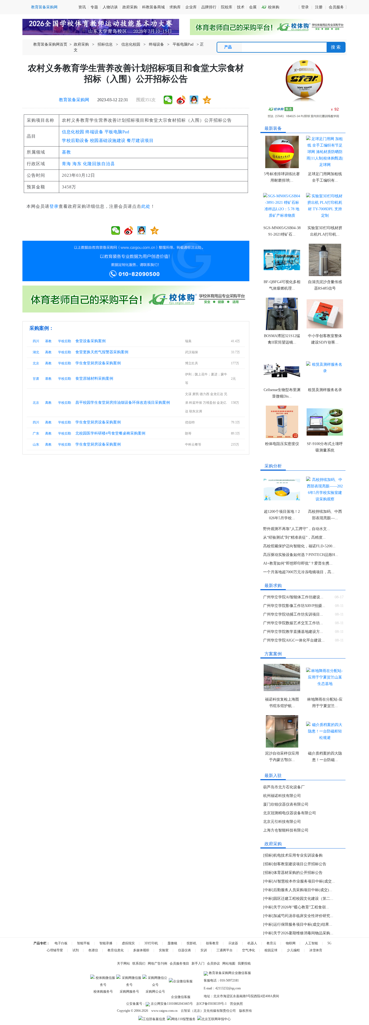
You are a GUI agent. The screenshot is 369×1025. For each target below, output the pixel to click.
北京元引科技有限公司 (282, 822)
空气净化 (248, 950)
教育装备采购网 (74, 99)
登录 (305, 7)
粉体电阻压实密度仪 (282, 444)
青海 (66, 163)
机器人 (252, 943)
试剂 (75, 950)
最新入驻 (273, 775)
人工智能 (311, 943)
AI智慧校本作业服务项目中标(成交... (304, 881)
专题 (94, 7)
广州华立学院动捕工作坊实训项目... (293, 614)
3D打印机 (151, 943)
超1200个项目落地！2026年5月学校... (282, 515)
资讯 (82, 7)
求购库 (175, 7)
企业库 (191, 7)
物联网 (291, 943)
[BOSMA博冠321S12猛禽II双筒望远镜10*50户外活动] (282, 314)
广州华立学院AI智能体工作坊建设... (293, 597)
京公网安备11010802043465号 (171, 1004)
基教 (66, 152)
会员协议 (213, 963)
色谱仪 (93, 950)
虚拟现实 (128, 943)
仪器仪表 (184, 950)
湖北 (36, 352)
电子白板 (61, 943)
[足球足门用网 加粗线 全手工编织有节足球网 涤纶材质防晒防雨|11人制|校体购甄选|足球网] (325, 152)
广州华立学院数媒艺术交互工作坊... (293, 623)
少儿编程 (293, 950)
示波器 (233, 943)
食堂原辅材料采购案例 (94, 378)
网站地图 (228, 963)
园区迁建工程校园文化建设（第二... (303, 899)
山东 (36, 444)
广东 (36, 433)
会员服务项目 (179, 963)
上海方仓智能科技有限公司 (285, 830)
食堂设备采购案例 (90, 341)
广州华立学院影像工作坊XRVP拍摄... (294, 606)
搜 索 (336, 47)
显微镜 (172, 943)
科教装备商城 (153, 7)
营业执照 (236, 1004)
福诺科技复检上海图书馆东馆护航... (282, 702)
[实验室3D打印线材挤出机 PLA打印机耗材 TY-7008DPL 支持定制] (325, 206)
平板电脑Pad (183, 44)
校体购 (270, 7)
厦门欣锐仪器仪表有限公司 (285, 804)
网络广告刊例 (157, 963)
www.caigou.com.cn (164, 1011)
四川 (36, 341)
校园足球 (270, 950)
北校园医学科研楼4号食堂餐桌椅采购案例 (110, 433)
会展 (253, 7)
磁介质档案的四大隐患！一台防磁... (325, 756)
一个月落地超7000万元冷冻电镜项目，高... (298, 572)
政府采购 (129, 7)
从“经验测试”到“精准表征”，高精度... (294, 537)
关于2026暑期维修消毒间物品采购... (303, 933)
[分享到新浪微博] (181, 100)
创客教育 (212, 943)
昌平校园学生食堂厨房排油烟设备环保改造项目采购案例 (122, 403)
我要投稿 (244, 963)
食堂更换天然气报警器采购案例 (101, 352)
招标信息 (105, 44)
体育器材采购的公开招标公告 (298, 873)
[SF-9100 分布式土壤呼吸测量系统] (325, 422)
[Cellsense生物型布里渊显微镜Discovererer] (282, 368)
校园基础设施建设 (108, 140)
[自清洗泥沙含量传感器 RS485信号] (325, 260)
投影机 (191, 943)
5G (329, 943)
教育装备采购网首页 (50, 44)
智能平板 (83, 943)
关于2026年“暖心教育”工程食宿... (301, 907)
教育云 (271, 943)
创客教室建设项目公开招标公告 (299, 864)
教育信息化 (116, 950)
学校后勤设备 (75, 140)
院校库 (226, 7)
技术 (240, 7)
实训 (203, 950)
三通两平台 (224, 950)
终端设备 (156, 44)
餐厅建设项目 (140, 140)
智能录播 (105, 943)
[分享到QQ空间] (207, 100)
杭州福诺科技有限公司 (282, 796)
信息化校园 (130, 44)
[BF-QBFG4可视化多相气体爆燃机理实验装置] (282, 260)
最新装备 (273, 128)
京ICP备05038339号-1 (211, 1004)
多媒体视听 (141, 950)
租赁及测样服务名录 (325, 390)
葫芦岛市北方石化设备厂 (284, 787)
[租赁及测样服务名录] (325, 368)
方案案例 (273, 653)
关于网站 (123, 963)
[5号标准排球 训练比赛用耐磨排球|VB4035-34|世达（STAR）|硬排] (282, 152)
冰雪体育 (315, 950)
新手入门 (198, 963)
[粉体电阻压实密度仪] (282, 422)
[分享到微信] (168, 100)
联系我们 (138, 963)
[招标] (268, 855)
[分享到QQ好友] (194, 100)
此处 (145, 206)
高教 (48, 352)
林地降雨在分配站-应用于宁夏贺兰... (325, 702)
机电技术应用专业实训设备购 (298, 855)
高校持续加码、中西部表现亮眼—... (325, 515)
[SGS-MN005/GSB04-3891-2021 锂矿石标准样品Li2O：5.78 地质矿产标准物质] (282, 206)
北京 (36, 363)
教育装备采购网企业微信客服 (229, 973)
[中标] (268, 881)
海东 (77, 163)
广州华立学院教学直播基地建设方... (293, 632)
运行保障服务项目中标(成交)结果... (302, 924)
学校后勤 (64, 341)
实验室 (164, 950)
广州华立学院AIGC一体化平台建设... (294, 640)
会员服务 (336, 7)
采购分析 (273, 466)
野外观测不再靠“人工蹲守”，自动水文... (296, 529)
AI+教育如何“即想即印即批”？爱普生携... (298, 563)
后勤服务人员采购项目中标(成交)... (302, 890)
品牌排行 (208, 7)
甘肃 (36, 379)
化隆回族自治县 (99, 163)
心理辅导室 (55, 950)
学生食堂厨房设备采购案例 (98, 363)
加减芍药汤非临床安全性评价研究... (303, 916)
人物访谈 (110, 7)
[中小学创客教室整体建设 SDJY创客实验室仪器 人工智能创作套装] (325, 314)
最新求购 (273, 585)
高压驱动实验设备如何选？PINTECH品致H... (300, 555)
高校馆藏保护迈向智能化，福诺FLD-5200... (299, 546)
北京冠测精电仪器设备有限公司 (289, 813)
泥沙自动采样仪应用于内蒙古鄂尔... (282, 756)
